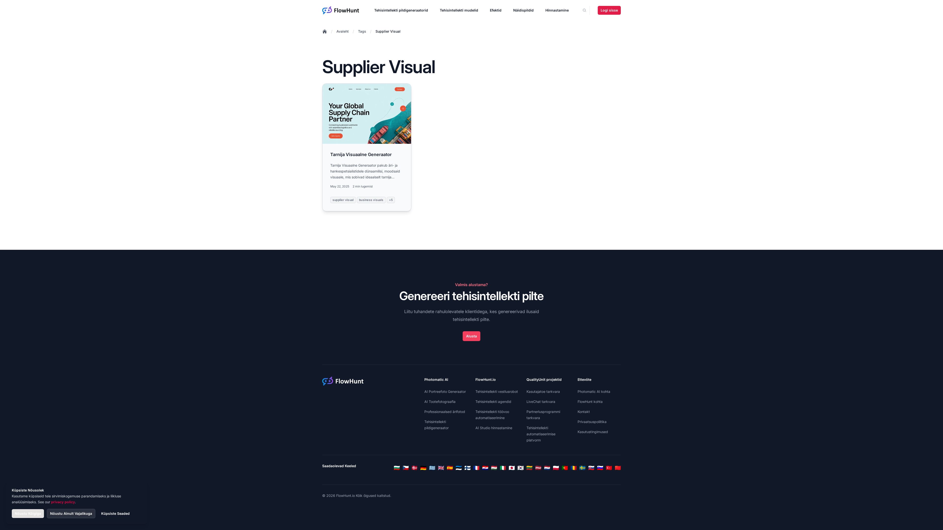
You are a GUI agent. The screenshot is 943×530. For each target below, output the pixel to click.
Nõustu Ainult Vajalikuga (71, 513)
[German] (423, 468)
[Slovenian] (600, 468)
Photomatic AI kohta (594, 391)
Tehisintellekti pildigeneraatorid (401, 10)
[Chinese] (618, 468)
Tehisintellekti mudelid (459, 10)
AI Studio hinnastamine (493, 428)
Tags (362, 31)
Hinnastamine (557, 10)
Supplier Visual (388, 31)
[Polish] (556, 468)
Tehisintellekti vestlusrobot (496, 391)
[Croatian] (485, 468)
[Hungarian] (494, 468)
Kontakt (584, 412)
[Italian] (503, 468)
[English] (441, 468)
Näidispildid (523, 10)
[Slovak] (591, 468)
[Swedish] (582, 468)
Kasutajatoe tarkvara (543, 391)
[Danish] (414, 468)
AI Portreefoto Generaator (445, 391)
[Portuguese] (565, 468)
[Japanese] (512, 468)
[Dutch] (547, 468)
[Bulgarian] (397, 468)
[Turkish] (609, 468)
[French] (476, 468)
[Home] (324, 31)
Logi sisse (609, 10)
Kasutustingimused (593, 432)
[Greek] (432, 468)
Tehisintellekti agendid (493, 401)
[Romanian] (574, 468)
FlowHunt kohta (590, 401)
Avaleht (342, 31)
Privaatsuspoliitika (592, 422)
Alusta (471, 336)
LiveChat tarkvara (541, 401)
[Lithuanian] (529, 468)
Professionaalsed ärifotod (444, 412)
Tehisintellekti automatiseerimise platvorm (541, 434)
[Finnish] (468, 468)
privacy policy (63, 502)
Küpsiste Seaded (115, 513)
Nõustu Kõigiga (28, 513)
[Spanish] (450, 468)
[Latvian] (538, 468)
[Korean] (521, 468)
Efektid (495, 10)
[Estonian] (459, 468)
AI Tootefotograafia (440, 401)
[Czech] (406, 468)
